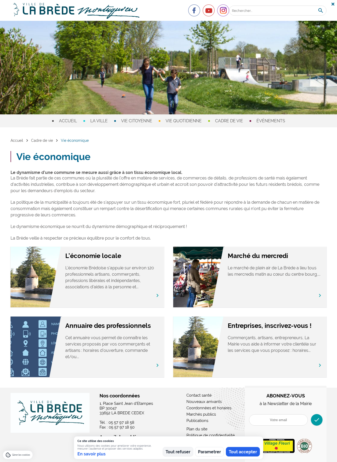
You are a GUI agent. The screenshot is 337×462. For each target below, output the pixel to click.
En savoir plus (91, 453)
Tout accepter (243, 451)
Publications (197, 420)
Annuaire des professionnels (108, 325)
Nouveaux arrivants (204, 401)
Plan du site (196, 429)
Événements (270, 120)
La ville (99, 120)
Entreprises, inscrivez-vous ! (269, 325)
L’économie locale (93, 256)
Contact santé (199, 395)
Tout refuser (178, 451)
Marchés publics (201, 414)
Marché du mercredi (258, 256)
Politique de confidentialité (210, 435)
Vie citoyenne (136, 120)
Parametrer (209, 451)
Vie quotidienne (184, 120)
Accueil (68, 120)
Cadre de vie (229, 120)
